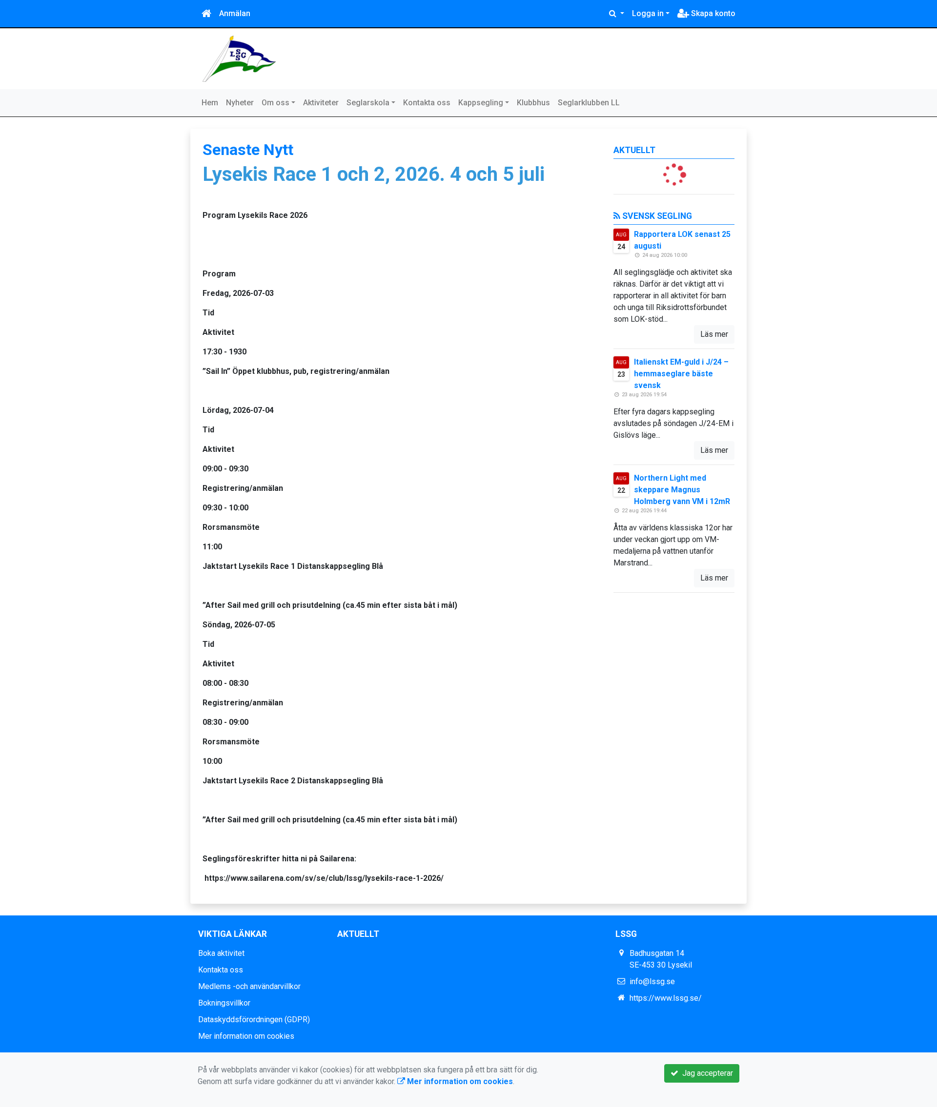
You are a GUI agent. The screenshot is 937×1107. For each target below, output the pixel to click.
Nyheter (240, 102)
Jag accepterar (705, 1073)
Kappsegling (480, 102)
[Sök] (616, 13)
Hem (210, 102)
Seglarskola (367, 102)
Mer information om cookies (246, 1036)
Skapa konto (712, 13)
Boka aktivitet (221, 953)
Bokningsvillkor (224, 1003)
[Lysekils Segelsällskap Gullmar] (239, 58)
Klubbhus (533, 102)
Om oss (275, 102)
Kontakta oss (426, 102)
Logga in (648, 13)
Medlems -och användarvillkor (249, 986)
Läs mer (714, 334)
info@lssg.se (652, 981)
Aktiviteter (321, 102)
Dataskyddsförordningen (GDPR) (254, 1019)
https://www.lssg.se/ (666, 998)
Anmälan (234, 13)
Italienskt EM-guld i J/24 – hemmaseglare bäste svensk (681, 373)
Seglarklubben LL (589, 102)
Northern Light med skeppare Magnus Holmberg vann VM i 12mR (682, 489)
